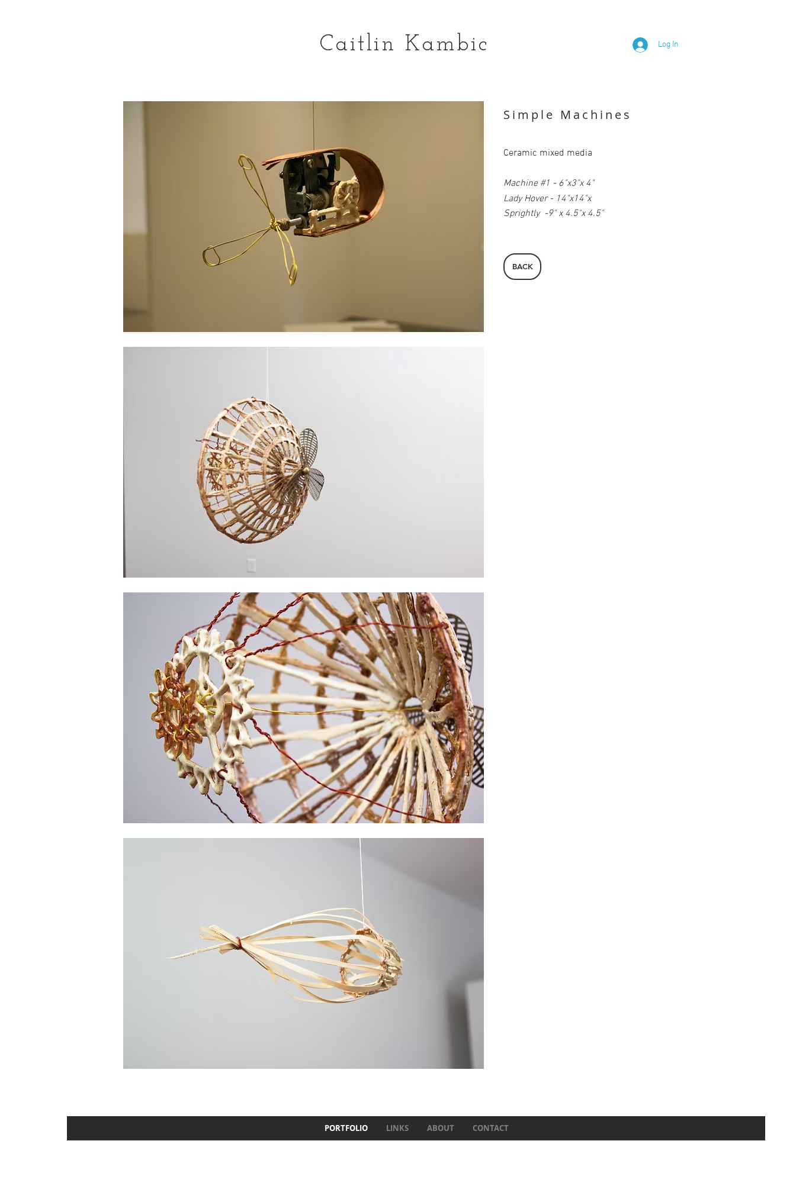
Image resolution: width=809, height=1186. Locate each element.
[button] (303, 216)
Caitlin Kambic (404, 44)
